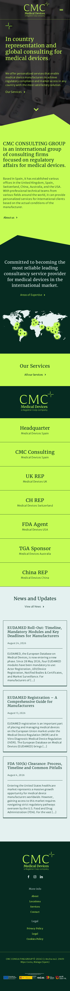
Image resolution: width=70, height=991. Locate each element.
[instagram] (35, 876)
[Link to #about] (36, 109)
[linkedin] (41, 876)
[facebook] (28, 876)
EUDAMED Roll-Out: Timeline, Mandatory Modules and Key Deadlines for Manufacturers (34, 632)
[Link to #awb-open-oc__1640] (61, 10)
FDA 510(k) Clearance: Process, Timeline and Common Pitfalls (34, 766)
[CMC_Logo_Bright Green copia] (36, 3)
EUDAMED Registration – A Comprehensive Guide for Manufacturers (32, 701)
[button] (36, 323)
